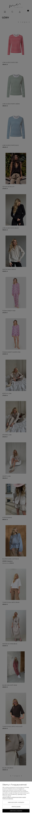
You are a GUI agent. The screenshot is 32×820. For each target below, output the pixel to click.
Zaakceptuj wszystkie (16, 810)
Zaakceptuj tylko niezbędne (16, 802)
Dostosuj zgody (16, 806)
